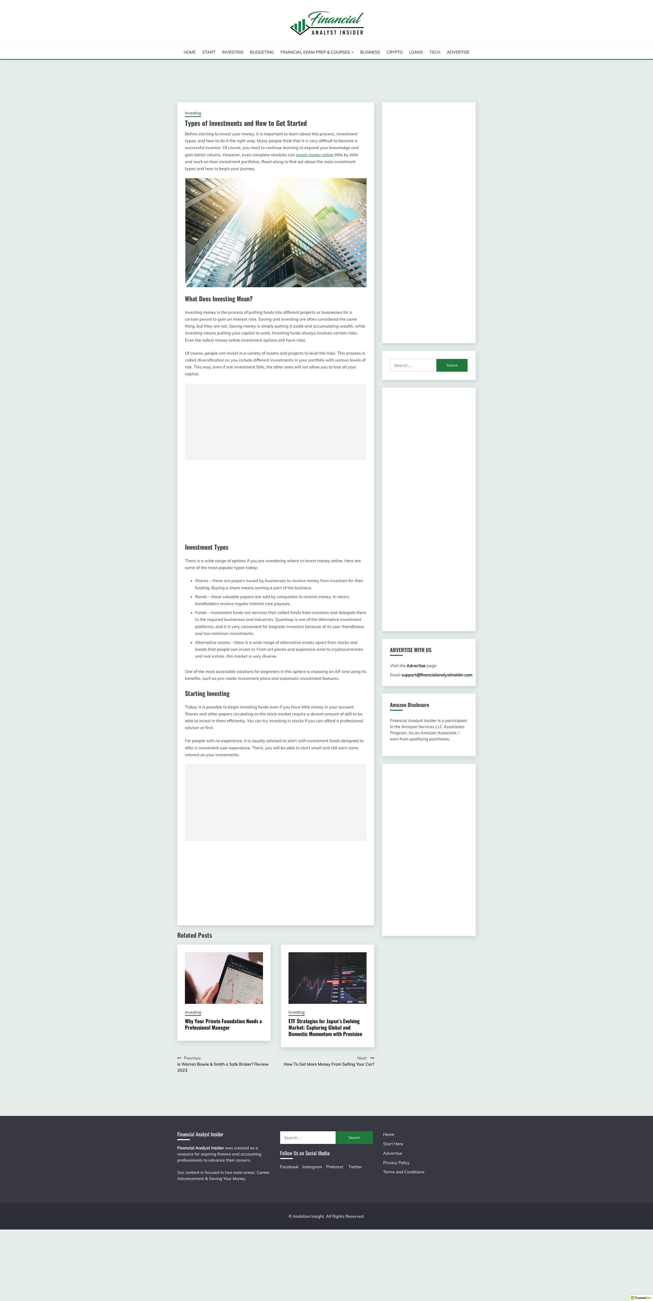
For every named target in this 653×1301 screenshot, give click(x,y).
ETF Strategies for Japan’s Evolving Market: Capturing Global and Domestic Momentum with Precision (325, 1027)
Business (370, 52)
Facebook (289, 1166)
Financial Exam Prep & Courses (315, 52)
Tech (435, 52)
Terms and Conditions (403, 1171)
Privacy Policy (396, 1162)
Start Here (393, 1143)
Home (190, 52)
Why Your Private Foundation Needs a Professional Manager (223, 1024)
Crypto (395, 52)
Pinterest (334, 1166)
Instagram (312, 1166)
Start (209, 52)
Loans (416, 52)
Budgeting (262, 52)
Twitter (355, 1166)
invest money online (314, 154)
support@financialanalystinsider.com (436, 674)
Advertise (458, 52)
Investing (233, 52)
